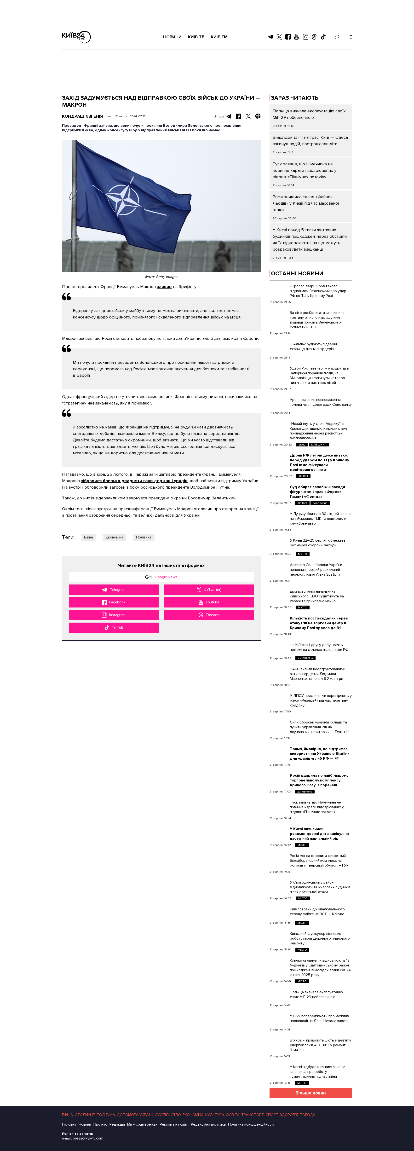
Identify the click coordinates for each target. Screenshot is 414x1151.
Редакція (117, 1124)
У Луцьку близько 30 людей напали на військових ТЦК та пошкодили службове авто (320, 518)
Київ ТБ (196, 37)
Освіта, (233, 1114)
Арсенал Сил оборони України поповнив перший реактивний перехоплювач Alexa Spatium (316, 569)
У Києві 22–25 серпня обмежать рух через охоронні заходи (317, 543)
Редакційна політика (208, 1124)
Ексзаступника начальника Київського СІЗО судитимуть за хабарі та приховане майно (317, 596)
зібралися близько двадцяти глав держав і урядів (134, 480)
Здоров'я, (289, 1114)
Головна (69, 1124)
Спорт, (272, 1114)
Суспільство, (168, 1114)
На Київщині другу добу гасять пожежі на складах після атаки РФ (319, 647)
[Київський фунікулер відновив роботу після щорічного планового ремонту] (279, 937)
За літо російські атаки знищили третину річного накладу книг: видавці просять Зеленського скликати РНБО (317, 320)
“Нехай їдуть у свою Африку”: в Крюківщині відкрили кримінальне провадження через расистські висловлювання (318, 430)
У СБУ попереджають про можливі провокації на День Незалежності (320, 1018)
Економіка (114, 537)
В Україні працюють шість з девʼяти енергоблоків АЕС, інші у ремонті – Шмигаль (320, 1045)
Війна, (68, 1114)
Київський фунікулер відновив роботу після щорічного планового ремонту (320, 938)
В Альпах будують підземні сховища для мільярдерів (313, 346)
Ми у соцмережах (142, 1124)
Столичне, (85, 1114)
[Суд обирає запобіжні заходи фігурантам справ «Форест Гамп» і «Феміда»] (279, 491)
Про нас (100, 1124)
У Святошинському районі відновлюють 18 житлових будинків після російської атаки (320, 887)
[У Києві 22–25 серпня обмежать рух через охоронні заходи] (279, 544)
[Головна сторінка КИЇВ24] (76, 36)
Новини (172, 37)
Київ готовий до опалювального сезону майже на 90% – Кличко (317, 911)
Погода (308, 1114)
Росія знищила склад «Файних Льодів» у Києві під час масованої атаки (306, 203)
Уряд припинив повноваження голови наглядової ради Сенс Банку (321, 402)
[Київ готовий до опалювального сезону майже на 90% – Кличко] (279, 913)
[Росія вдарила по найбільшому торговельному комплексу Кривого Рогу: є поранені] (279, 779)
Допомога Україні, (135, 1114)
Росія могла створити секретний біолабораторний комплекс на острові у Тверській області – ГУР (319, 860)
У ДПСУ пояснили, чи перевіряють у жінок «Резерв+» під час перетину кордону (321, 700)
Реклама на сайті (174, 1124)
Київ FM (219, 37)
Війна (88, 537)
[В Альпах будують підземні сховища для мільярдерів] (279, 348)
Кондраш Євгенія (82, 116)
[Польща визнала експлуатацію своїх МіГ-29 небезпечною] (279, 996)
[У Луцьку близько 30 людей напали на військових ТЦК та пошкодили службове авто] (279, 517)
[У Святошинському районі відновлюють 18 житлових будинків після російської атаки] (279, 886)
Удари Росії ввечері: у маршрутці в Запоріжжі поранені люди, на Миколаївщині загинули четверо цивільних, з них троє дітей (319, 375)
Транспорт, (252, 1114)
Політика (143, 537)
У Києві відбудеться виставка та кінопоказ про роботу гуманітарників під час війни (317, 1071)
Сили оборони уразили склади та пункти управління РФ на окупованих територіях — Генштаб (320, 727)
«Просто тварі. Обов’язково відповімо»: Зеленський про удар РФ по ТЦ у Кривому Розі (318, 291)
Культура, (215, 1114)
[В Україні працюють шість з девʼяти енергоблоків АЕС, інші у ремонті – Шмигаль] (279, 1044)
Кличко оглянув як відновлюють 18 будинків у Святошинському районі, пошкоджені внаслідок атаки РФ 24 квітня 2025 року (320, 967)
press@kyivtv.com (88, 1138)
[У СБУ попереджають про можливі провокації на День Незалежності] (279, 1020)
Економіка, (193, 1114)
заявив (164, 286)
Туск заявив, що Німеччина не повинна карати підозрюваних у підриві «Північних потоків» (304, 170)
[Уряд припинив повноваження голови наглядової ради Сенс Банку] (279, 403)
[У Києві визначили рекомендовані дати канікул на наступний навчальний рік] (279, 833)
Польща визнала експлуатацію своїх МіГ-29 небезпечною (316, 994)
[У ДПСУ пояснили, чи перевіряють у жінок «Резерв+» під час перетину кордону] (279, 699)
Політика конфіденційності (251, 1124)
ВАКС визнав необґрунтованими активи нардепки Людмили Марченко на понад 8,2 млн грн (317, 674)
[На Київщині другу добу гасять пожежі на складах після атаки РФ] (279, 648)
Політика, (106, 1114)
